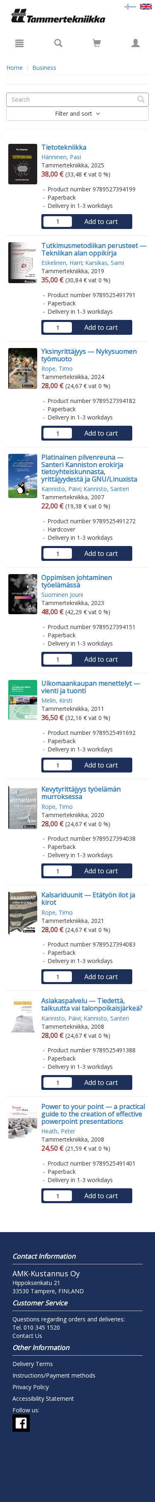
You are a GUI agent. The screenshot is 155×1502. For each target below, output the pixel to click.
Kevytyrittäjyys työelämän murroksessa (81, 792)
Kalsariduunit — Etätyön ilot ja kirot (88, 898)
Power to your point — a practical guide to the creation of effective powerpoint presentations (93, 1113)
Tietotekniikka (63, 147)
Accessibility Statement (43, 1398)
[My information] (135, 43)
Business (44, 68)
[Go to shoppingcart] (96, 43)
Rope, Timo (57, 368)
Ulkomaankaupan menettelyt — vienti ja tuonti (90, 687)
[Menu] (19, 43)
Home (14, 68)
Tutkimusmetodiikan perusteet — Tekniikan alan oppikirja (93, 249)
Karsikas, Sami (104, 263)
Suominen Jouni (62, 594)
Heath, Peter (58, 1131)
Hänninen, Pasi (61, 157)
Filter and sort (74, 113)
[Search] (58, 43)
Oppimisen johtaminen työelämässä (76, 581)
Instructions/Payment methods (53, 1375)
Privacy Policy (30, 1387)
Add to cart (101, 221)
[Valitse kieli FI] (130, 6)
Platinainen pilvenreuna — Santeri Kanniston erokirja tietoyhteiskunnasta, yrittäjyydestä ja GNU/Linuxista (89, 468)
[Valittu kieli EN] (146, 6)
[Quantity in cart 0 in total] (96, 44)
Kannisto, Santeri (106, 489)
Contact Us (27, 1336)
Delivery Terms (32, 1364)
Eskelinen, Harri (61, 263)
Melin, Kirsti (56, 700)
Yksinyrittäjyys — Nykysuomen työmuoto (89, 355)
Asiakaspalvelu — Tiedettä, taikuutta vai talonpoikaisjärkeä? (92, 1004)
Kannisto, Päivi (61, 489)
